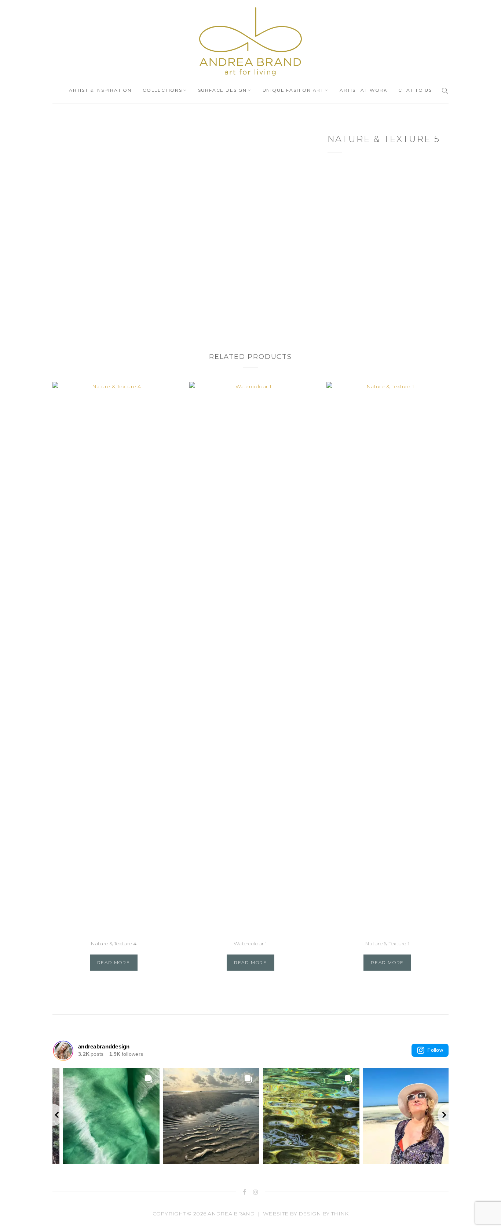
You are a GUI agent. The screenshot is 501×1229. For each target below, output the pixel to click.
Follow (435, 1050)
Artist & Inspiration (100, 90)
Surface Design (222, 90)
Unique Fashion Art (293, 90)
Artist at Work (363, 90)
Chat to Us (415, 90)
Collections (162, 90)
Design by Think (323, 1213)
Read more (113, 962)
